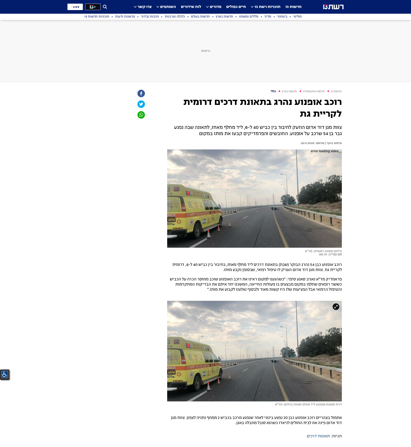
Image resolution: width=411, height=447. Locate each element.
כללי (273, 91)
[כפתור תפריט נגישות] (4, 374)
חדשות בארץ (289, 91)
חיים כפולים (236, 6)
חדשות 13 (293, 6)
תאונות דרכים (318, 436)
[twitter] (141, 104)
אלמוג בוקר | (333, 143)
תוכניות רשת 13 (267, 6)
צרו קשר (145, 6)
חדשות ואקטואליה (314, 91)
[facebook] (141, 93)
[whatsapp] (141, 115)
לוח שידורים (191, 6)
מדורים (215, 6)
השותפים (168, 6)
